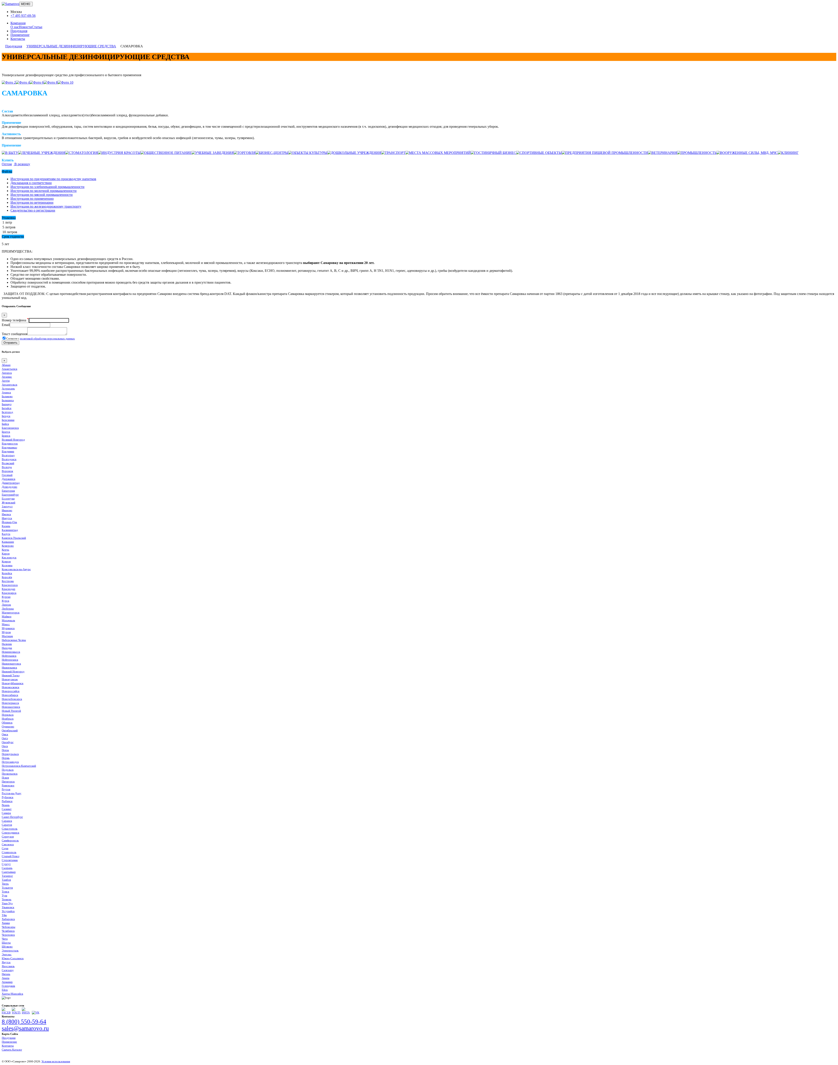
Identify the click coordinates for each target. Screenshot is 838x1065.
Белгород (7, 412)
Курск (5, 600)
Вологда (7, 467)
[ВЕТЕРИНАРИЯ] (662, 153)
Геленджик (8, 985)
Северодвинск (10, 832)
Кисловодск (9, 557)
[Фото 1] (9, 82)
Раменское (8, 785)
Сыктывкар (9, 872)
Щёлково (7, 946)
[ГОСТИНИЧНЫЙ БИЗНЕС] (493, 153)
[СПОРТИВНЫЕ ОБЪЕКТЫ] (539, 153)
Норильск (8, 714)
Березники (8, 420)
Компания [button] (18, 23)
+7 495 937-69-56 (23, 15)
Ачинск (6, 392)
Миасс (6, 624)
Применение (19, 35)
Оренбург (8, 742)
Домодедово (9, 486)
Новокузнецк (10, 679)
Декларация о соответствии (31, 183)
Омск (5, 734)
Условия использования (55, 1061)
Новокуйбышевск (12, 683)
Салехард (8, 970)
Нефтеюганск (10, 659)
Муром (6, 632)
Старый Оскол (10, 856)
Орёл (5, 738)
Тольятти (7, 887)
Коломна (7, 565)
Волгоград (8, 455)
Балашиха (8, 400)
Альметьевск (9, 369)
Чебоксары (8, 927)
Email (6, 325)
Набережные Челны (14, 640)
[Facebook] (6, 1012)
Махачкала (8, 620)
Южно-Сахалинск (13, 958)
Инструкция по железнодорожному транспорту (45, 206)
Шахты (6, 942)
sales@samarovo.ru (25, 1028)
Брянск (6, 435)
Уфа (4, 915)
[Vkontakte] (35, 1012)
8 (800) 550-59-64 (24, 1021)
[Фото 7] (51, 82)
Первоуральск (10, 754)
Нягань (6, 974)
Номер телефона (15, 320)
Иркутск (7, 518)
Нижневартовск (11, 663)
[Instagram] (26, 1012)
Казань (6, 526)
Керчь (5, 549)
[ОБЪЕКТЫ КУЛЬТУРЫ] (307, 153)
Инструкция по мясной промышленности (41, 194)
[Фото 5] (37, 82)
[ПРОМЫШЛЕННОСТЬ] (696, 153)
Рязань (6, 805)
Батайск (6, 408)
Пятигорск (8, 781)
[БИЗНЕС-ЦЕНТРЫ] (272, 153)
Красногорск (10, 585)
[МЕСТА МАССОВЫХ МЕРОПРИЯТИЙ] (438, 153)
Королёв (7, 577)
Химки (6, 923)
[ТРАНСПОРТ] (393, 153)
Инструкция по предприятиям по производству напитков (53, 179)
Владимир (8, 451)
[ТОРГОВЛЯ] (245, 153)
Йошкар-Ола (9, 522)
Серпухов (8, 836)
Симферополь (10, 840)
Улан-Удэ (7, 903)
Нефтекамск (9, 655)
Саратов (7, 824)
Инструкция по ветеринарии (31, 202)
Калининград (10, 530)
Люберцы (8, 608)
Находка (7, 648)
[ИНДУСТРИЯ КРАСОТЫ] (119, 153)
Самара (6, 813)
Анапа (5, 978)
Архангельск (9, 384)
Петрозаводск (10, 761)
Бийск (5, 424)
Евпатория (8, 490)
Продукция (18, 31)
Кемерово (8, 545)
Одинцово (8, 726)
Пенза (5, 750)
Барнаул (6, 404)
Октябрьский (10, 730)
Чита (5, 938)
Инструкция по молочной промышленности (43, 191)
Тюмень (6, 899)
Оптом (7, 164)
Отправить (10, 342)
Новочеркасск (10, 703)
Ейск (5, 989)
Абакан (6, 365)
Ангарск (7, 372)
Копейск (7, 573)
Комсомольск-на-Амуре (16, 569)
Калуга (6, 534)
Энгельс (7, 954)
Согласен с (40, 338)
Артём (6, 380)
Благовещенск (10, 427)
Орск (5, 746)
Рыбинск (7, 801)
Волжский (8, 463)
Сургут (6, 864)
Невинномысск (11, 651)
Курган (6, 596)
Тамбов (6, 879)
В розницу (22, 164)
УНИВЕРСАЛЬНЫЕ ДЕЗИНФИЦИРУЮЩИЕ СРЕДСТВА (71, 46)
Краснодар (8, 589)
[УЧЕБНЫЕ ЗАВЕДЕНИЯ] (213, 153)
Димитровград (11, 482)
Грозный (7, 475)
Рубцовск (7, 797)
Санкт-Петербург (12, 817)
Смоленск (8, 844)
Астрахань (8, 388)
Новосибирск (10, 695)
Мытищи (7, 636)
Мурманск (8, 628)
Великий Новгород (13, 439)
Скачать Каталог (12, 1049)
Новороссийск (10, 691)
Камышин (8, 541)
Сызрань (7, 868)
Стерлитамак (10, 860)
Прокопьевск (9, 773)
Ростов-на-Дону (11, 793)
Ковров (6, 561)
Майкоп (6, 616)
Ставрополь (9, 852)
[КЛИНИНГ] (788, 153)
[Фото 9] (65, 82)
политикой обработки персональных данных (47, 338)
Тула (4, 895)
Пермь (6, 758)
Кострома (8, 581)
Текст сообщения (14, 334)
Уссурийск (8, 911)
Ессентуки (8, 498)
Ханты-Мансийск (12, 993)
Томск (5, 891)
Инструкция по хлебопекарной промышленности (47, 187)
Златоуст (7, 506)
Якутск (6, 962)
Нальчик (7, 644)
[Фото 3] (23, 82)
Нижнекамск (9, 667)
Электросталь (10, 950)
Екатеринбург (10, 494)
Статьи (37, 27)
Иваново (7, 510)
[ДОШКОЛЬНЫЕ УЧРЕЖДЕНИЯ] (354, 153)
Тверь (5, 883)
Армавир (7, 982)
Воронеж (7, 471)
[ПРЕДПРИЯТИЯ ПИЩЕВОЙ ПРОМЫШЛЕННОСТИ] (605, 153)
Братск (6, 431)
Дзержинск (8, 479)
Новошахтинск (11, 706)
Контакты (17, 39)
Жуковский (8, 502)
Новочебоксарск (12, 699)
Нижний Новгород (13, 671)
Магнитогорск (10, 612)
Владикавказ (9, 447)
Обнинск (7, 722)
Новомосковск (10, 687)
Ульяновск (8, 907)
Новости (25, 27)
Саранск (7, 820)
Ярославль (8, 966)
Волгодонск (9, 459)
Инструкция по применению (32, 198)
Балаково (7, 396)
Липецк (6, 604)
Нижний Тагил (10, 675)
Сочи (5, 848)
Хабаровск (8, 919)
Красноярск (9, 593)
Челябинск (8, 930)
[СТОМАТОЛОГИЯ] (81, 153)
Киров (6, 553)
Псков (5, 777)
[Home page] (10, 4)
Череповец (8, 934)
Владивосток (10, 443)
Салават (7, 809)
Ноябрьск (8, 718)
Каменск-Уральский (14, 537)
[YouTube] (16, 1012)
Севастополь (9, 828)
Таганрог (7, 875)
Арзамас (7, 376)
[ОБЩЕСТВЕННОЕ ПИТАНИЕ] (166, 153)
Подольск (8, 769)
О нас (14, 27)
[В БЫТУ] (10, 153)
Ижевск (6, 514)
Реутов (6, 789)
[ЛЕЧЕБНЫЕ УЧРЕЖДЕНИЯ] (41, 153)
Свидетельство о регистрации (32, 210)
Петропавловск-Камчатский (19, 765)
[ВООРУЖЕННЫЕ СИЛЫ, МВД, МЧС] (747, 153)
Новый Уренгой (11, 710)
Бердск (6, 416)
